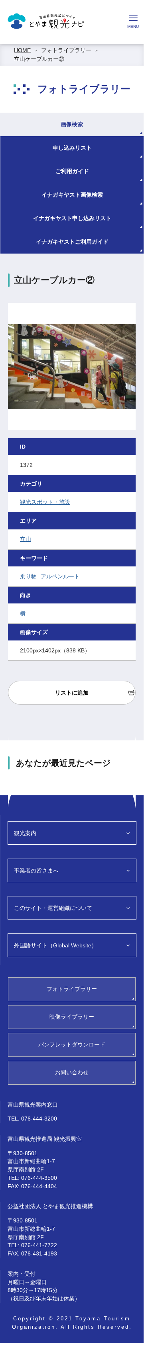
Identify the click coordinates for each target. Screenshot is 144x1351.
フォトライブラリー (66, 50)
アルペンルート (60, 576)
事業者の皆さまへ (36, 870)
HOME (22, 50)
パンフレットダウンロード (71, 1044)
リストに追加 (72, 692)
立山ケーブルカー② (39, 59)
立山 (25, 539)
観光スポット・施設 (45, 502)
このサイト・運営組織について (53, 908)
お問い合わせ (72, 1072)
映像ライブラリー (71, 1016)
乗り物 (28, 576)
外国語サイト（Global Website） (55, 945)
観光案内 (25, 833)
